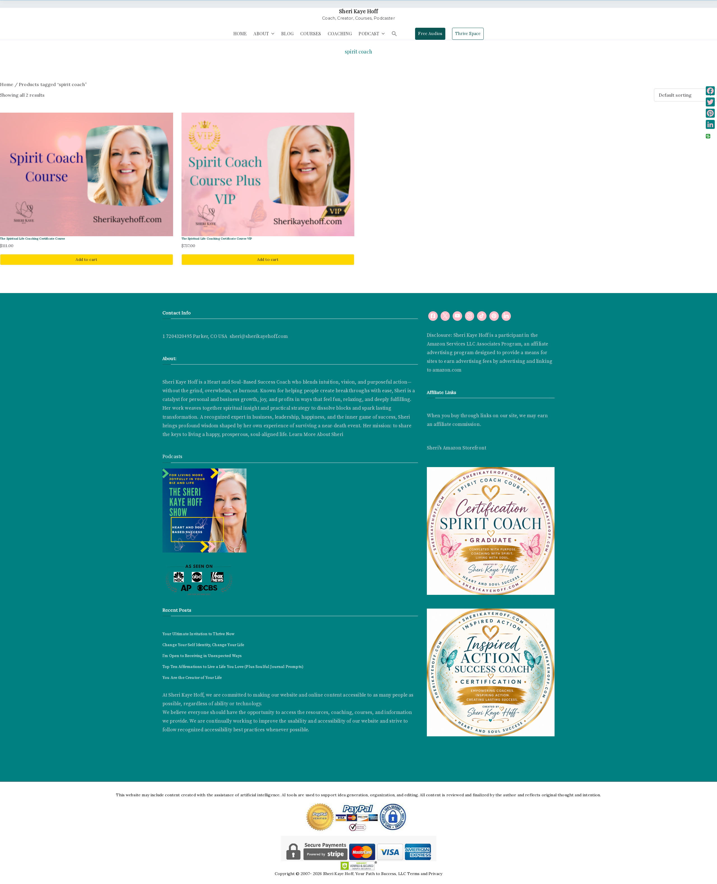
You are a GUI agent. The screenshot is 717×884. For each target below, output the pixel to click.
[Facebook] (433, 316)
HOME (240, 33)
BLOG (287, 33)
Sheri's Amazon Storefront (456, 448)
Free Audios (430, 33)
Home (6, 84)
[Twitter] (710, 102)
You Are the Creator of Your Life (192, 677)
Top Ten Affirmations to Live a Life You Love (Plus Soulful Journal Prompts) (232, 666)
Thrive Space (468, 33)
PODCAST (368, 33)
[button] (271, 34)
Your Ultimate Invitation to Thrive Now (198, 634)
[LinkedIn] (710, 124)
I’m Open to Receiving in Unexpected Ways (202, 655)
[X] (445, 316)
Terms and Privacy (424, 873)
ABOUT (261, 33)
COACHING (340, 33)
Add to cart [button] (86, 259)
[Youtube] (457, 316)
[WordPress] (494, 316)
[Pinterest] (710, 113)
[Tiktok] (482, 316)
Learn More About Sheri (315, 434)
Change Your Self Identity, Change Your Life (203, 645)
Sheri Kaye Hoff (358, 11)
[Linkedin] (506, 316)
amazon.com (446, 370)
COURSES (310, 33)
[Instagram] (470, 316)
